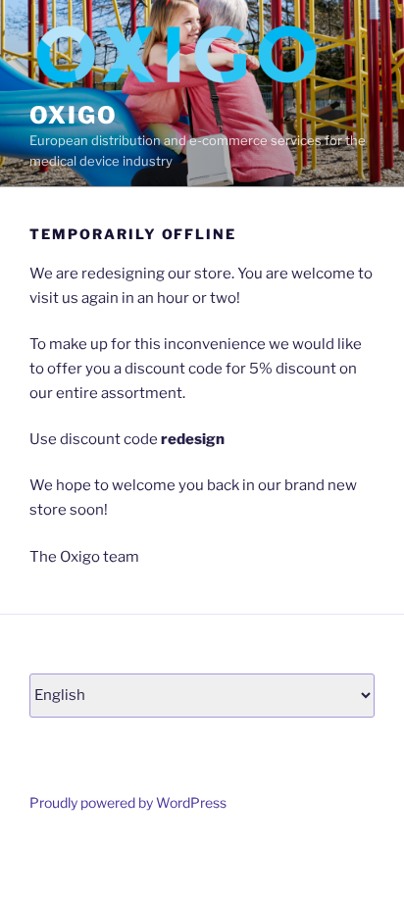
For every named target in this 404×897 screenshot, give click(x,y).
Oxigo (73, 115)
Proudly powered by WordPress (128, 802)
